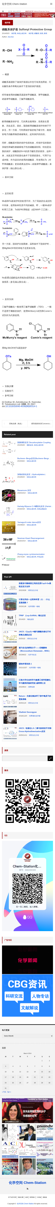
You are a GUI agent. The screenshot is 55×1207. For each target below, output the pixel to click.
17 (5, 1077)
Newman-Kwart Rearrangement (30, 538)
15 (42, 1072)
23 (49, 1077)
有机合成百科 (22, 33)
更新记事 (20, 1197)
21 (35, 1077)
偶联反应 (30, 445)
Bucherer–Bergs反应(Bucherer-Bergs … (34, 458)
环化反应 (40, 557)
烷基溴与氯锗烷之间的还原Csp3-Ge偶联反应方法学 (35, 585)
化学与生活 (32, 655)
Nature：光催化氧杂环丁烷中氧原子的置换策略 (35, 697)
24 (5, 1083)
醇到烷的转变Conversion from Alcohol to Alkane (42, 424)
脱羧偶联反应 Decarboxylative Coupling (34, 442)
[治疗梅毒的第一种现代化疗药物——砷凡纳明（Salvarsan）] (10, 1132)
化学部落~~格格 (34, 606)
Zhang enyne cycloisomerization (31, 554)
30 (49, 1083)
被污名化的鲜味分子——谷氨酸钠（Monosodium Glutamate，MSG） (35, 649)
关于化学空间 (12, 1197)
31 (5, 1088)
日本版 (39, 1197)
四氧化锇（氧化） (16, 424)
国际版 (45, 1197)
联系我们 (32, 1197)
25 (13, 1083)
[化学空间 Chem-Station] (14, 4)
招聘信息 (31, 687)
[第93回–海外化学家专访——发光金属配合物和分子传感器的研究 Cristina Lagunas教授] (27, 1110)
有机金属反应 (42, 509)
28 (35, 1083)
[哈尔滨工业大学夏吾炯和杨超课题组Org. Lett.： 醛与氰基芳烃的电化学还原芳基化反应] (27, 1149)
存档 (26, 1197)
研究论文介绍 (33, 590)
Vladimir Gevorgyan (28, 712)
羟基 (41, 33)
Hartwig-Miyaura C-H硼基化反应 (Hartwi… (35, 506)
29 (42, 1083)
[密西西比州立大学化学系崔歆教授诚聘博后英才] (45, 1166)
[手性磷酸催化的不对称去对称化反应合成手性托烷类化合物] (45, 1132)
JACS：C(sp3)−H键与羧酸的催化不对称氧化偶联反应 (35, 633)
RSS (27, 1188)
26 (20, 1083)
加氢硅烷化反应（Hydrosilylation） (31, 474)
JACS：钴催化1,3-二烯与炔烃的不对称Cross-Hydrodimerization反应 (35, 729)
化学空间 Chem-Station (27, 1183)
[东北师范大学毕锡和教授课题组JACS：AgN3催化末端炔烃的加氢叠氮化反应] (10, 1149)
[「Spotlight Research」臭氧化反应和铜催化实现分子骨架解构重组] (10, 1166)
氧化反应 (30, 619)
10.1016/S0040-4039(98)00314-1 (21, 406)
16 (49, 1072)
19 (20, 1077)
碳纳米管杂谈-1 (25, 664)
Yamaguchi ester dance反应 (29, 522)
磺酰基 (36, 33)
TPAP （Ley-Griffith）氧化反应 (32, 615)
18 (13, 1077)
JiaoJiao (11, 37)
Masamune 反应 (24, 490)
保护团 (13, 33)
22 (42, 1077)
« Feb (4, 1092)
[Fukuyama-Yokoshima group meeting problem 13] (45, 1149)
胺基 (45, 33)
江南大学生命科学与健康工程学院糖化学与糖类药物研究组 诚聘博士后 (35, 681)
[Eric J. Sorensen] (27, 1166)
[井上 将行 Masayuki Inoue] (27, 1132)
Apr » (9, 1092)
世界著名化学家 (34, 716)
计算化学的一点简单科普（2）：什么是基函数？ (34, 601)
